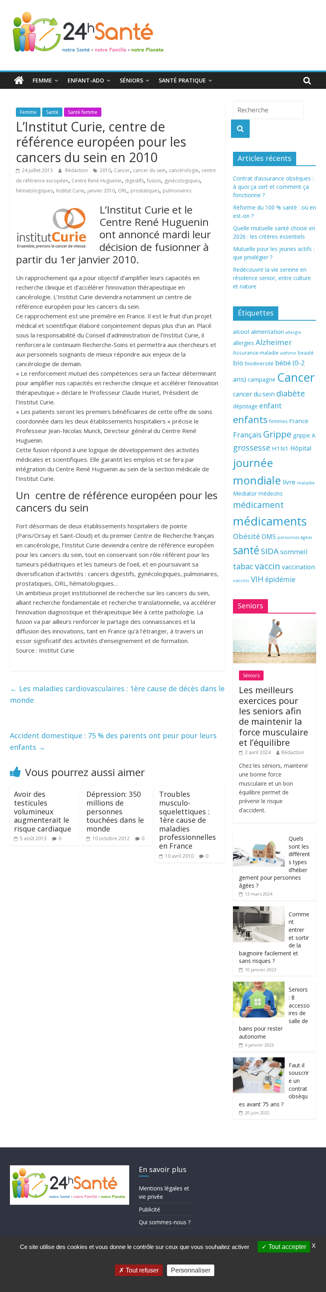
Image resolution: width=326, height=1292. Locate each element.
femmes (278, 421)
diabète (290, 393)
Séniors (131, 80)
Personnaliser (190, 1270)
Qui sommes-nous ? (164, 1222)
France (299, 421)
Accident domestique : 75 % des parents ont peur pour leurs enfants (113, 741)
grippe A (304, 435)
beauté (306, 352)
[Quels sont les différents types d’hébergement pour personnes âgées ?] (259, 835)
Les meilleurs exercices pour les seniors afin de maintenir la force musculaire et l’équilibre (273, 716)
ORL (122, 190)
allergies (243, 343)
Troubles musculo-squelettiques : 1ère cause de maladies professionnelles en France (187, 820)
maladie (306, 483)
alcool (241, 331)
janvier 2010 (101, 190)
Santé (52, 112)
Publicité (149, 1209)
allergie (293, 332)
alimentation (267, 331)
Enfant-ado (86, 80)
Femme (42, 80)
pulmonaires (177, 190)
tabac (243, 566)
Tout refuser (141, 1270)
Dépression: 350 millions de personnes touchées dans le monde (115, 811)
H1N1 (280, 448)
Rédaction (77, 170)
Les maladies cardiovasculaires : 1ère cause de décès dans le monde (117, 694)
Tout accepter (286, 1246)
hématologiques (34, 190)
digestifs (134, 180)
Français (247, 434)
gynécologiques (182, 180)
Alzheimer (274, 342)
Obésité (246, 536)
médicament (258, 504)
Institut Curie (70, 190)
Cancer (122, 170)
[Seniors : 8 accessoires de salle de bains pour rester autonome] (259, 986)
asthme (288, 353)
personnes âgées (294, 537)
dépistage (245, 406)
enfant (270, 405)
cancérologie (183, 170)
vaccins (241, 580)
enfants (250, 419)
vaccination (298, 567)
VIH (257, 579)
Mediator (245, 493)
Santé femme (82, 112)
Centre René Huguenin (97, 180)
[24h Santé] (19, 80)
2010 (105, 170)
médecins (270, 493)
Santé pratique (182, 80)
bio (238, 362)
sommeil (293, 551)
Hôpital (300, 448)
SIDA (270, 551)
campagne (262, 379)
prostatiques (144, 190)
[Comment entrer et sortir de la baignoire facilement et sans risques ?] (259, 910)
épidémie (280, 579)
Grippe (277, 434)
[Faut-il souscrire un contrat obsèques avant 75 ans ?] (259, 1061)
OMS (269, 536)
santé (246, 550)
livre (289, 482)
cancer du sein (149, 170)
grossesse (251, 447)
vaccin (267, 566)
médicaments (270, 521)
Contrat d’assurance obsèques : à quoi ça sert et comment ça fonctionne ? (273, 186)
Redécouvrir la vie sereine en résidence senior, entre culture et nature (272, 278)
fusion (154, 180)
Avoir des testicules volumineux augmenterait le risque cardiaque (42, 811)
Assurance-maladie (256, 352)
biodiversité (259, 363)
